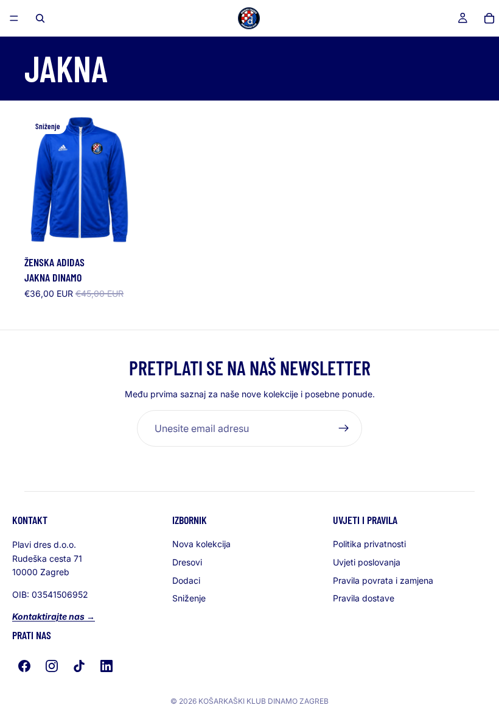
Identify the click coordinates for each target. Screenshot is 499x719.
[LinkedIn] (106, 666)
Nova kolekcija (201, 544)
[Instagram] (52, 666)
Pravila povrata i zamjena (383, 580)
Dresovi (187, 562)
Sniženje (189, 598)
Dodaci (186, 580)
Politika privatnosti (369, 544)
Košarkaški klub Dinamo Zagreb (263, 701)
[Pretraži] (40, 18)
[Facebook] (24, 666)
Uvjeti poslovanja (366, 562)
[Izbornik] (14, 18)
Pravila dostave (363, 598)
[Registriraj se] (344, 428)
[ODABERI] (114, 231)
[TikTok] (79, 666)
